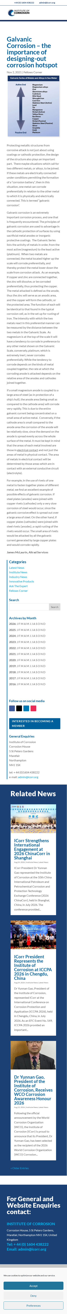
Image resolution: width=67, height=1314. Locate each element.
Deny (33, 1295)
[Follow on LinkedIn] (26, 708)
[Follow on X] (19, 708)
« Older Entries (20, 1168)
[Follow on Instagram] (33, 708)
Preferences (33, 1305)
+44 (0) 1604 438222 (24, 2)
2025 (12, 629)
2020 (12, 660)
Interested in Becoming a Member (32, 723)
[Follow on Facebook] (12, 708)
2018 (12, 672)
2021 (12, 654)
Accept (33, 1285)
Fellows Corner (33, 72)
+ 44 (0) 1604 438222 (31, 1244)
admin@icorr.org (28, 777)
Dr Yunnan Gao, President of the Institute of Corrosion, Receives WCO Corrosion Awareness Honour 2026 (33, 1089)
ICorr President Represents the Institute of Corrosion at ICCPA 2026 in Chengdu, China (33, 967)
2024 (12, 635)
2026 (12, 623)
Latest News (16, 567)
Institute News (18, 572)
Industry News (18, 576)
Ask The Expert (18, 586)
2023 (12, 642)
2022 (12, 648)
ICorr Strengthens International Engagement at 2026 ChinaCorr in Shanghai (32, 849)
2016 (12, 684)
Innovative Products (21, 581)
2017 (12, 678)
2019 (12, 666)
